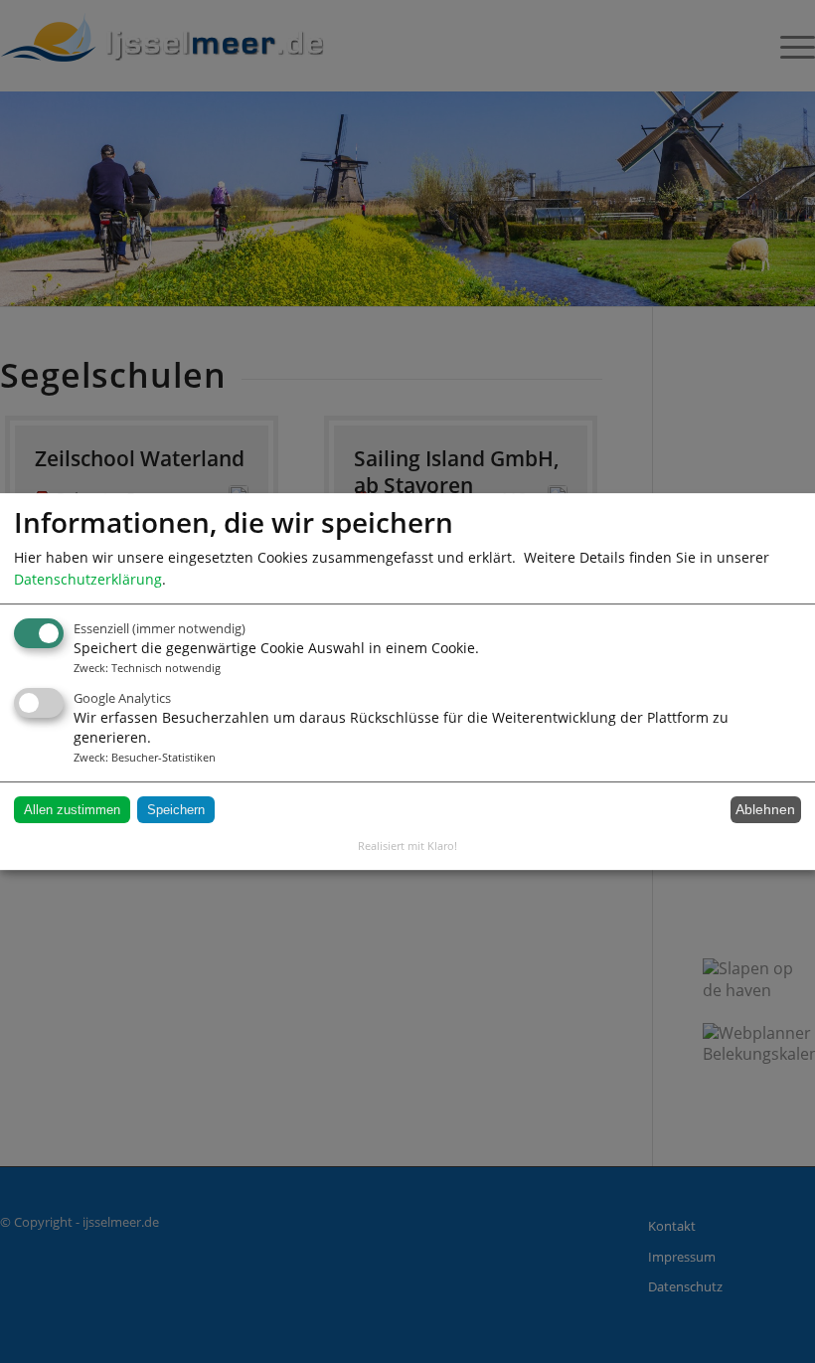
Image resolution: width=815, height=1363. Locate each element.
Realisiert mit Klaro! (407, 845)
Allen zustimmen (72, 809)
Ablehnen (765, 810)
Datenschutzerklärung (88, 579)
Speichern (176, 809)
